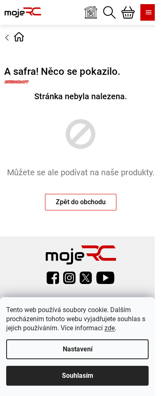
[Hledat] (109, 12)
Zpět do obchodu (81, 202)
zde (109, 328)
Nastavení (77, 349)
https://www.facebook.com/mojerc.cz (53, 278)
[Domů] (19, 36)
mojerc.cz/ (69, 278)
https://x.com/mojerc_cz (86, 278)
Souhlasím (77, 375)
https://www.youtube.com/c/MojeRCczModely (105, 278)
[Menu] (148, 12)
